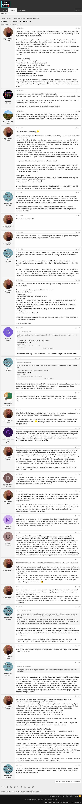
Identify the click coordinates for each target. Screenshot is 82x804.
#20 (79, 559)
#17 (79, 491)
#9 (79, 280)
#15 (79, 447)
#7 (79, 232)
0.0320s (67, 802)
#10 (79, 328)
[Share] (76, 28)
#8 (79, 249)
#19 (79, 532)
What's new (22, 10)
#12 (79, 393)
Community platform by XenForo (41, 799)
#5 (79, 193)
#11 (79, 358)
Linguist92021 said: (23, 332)
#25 (79, 696)
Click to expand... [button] (48, 348)
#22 (79, 607)
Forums (12, 10)
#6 (79, 215)
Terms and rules (54, 796)
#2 (79, 90)
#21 (79, 586)
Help (71, 796)
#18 (79, 516)
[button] (27, 10)
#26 (79, 765)
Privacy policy (64, 796)
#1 (79, 28)
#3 (79, 111)
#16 (79, 474)
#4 (79, 128)
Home (4, 10)
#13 (79, 409)
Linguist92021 (6, 24)
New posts (4, 13)
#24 (79, 662)
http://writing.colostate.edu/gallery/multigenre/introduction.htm (57, 96)
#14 (79, 428)
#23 (79, 646)
